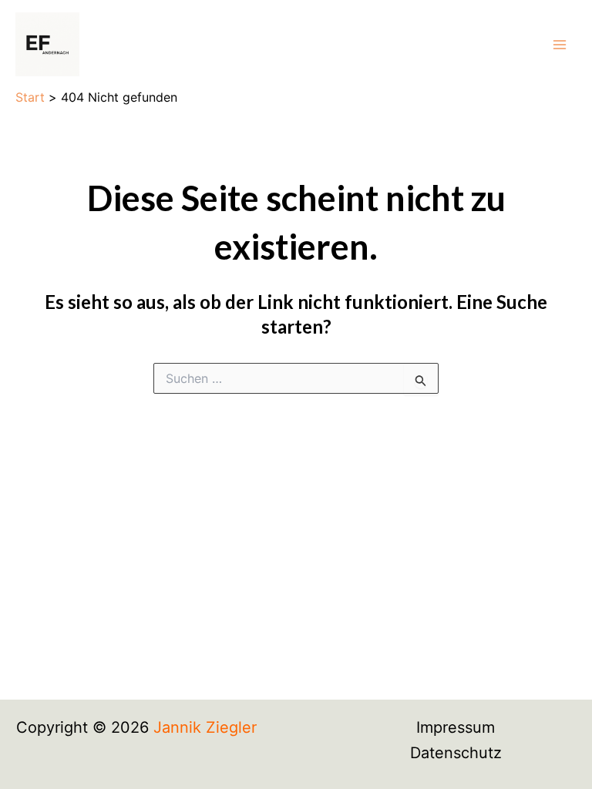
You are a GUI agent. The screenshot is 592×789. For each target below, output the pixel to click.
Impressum (455, 727)
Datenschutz (456, 753)
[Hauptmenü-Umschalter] (560, 45)
